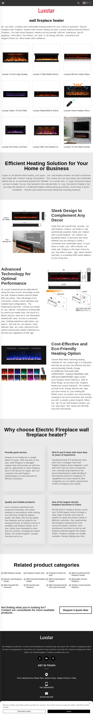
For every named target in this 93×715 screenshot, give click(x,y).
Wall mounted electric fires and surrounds (58, 586)
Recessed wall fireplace (32, 586)
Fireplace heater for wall (57, 574)
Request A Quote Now (75, 610)
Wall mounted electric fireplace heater (81, 574)
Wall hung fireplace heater (57, 580)
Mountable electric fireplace (79, 580)
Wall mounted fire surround (11, 586)
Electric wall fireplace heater (13, 580)
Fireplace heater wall (35, 573)
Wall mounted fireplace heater (36, 580)
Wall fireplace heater (12, 573)
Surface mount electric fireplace (81, 586)
